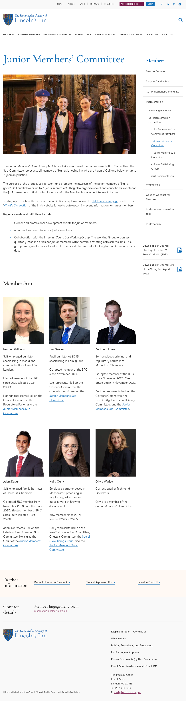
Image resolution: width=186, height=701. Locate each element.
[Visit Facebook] (162, 4)
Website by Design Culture (69, 692)
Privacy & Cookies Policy (45, 692)
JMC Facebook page (105, 201)
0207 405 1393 (122, 687)
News (59, 4)
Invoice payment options (125, 652)
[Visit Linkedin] (168, 4)
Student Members (29, 34)
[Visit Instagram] (174, 4)
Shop (82, 4)
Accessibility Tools (130, 4)
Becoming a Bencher (160, 110)
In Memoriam (153, 223)
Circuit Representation (161, 175)
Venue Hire (109, 4)
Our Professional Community (162, 91)
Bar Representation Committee (159, 120)
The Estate (152, 34)
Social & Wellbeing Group (162, 166)
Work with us (118, 638)
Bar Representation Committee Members (163, 131)
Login (150, 4)
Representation (154, 101)
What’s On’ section (16, 205)
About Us (168, 34)
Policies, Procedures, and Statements (132, 645)
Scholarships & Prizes (101, 34)
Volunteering (153, 184)
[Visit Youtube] (180, 4)
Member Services (155, 71)
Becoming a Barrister (57, 34)
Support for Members (158, 81)
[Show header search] (180, 20)
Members (9, 34)
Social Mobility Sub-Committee (163, 154)
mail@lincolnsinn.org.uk (127, 692)
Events (79, 34)
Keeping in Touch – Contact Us (128, 631)
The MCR (94, 4)
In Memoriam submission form (160, 211)
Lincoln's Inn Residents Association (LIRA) (134, 666)
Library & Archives (130, 34)
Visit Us (71, 4)
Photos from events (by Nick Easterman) (134, 659)
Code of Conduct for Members (158, 197)
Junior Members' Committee (161, 143)
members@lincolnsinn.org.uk (50, 610)
